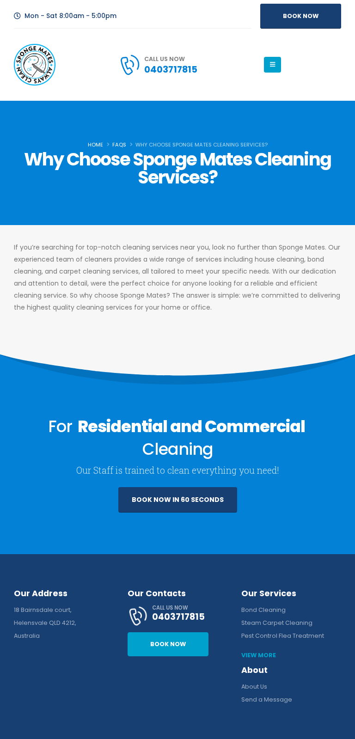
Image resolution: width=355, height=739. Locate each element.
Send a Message (266, 699)
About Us (254, 686)
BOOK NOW (300, 16)
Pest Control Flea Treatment (282, 636)
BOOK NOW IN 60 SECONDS (178, 499)
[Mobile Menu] (272, 65)
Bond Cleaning (263, 610)
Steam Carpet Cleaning (276, 623)
